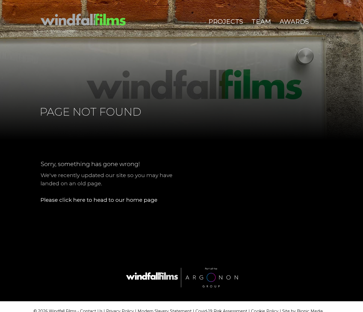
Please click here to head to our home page (99, 199)
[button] (225, 22)
